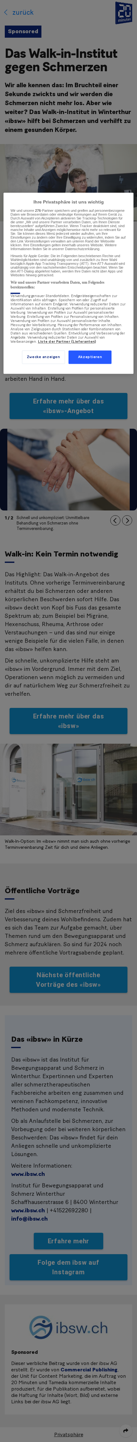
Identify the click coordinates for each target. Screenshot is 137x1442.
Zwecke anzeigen (43, 357)
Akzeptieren (90, 357)
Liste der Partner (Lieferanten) (67, 341)
